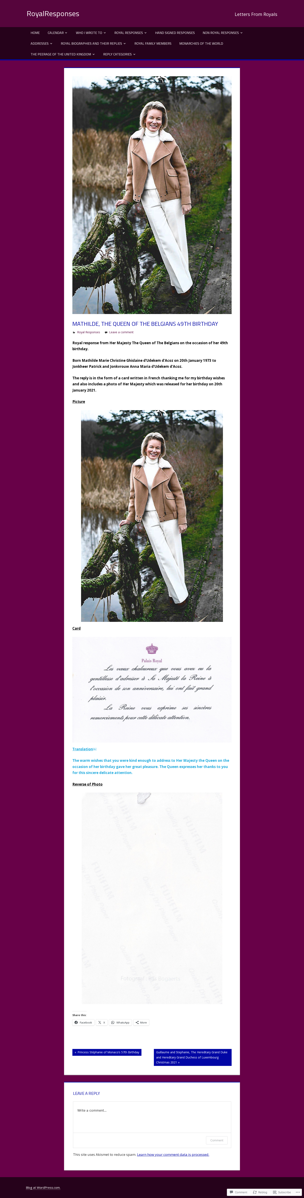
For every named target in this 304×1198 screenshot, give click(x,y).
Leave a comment (121, 332)
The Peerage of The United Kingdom (61, 54)
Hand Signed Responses (175, 32)
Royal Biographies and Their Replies (91, 43)
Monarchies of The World (201, 43)
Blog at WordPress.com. (43, 1187)
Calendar (56, 32)
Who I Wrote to (89, 32)
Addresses (40, 43)
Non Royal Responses (221, 32)
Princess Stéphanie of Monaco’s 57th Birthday (105, 1053)
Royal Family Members (152, 43)
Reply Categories (117, 54)
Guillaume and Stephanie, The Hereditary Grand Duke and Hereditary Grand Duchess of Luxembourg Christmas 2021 (190, 1057)
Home (35, 32)
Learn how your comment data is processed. (173, 1154)
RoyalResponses (53, 13)
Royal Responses (128, 32)
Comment (216, 1140)
